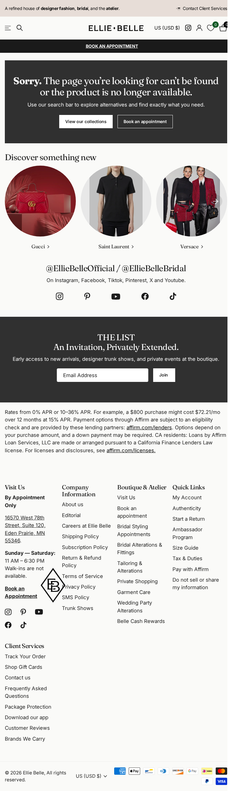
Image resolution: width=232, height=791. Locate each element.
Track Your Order (25, 656)
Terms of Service (82, 576)
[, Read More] (188, 28)
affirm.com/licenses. (131, 450)
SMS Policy (75, 597)
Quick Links (188, 487)
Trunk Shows (77, 608)
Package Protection (28, 707)
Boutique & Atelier (141, 487)
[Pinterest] (87, 296)
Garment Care (133, 592)
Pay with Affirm (190, 569)
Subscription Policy (85, 547)
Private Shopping (137, 581)
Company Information (78, 490)
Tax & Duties (187, 558)
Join (164, 374)
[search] (20, 28)
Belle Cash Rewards (141, 621)
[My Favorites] (210, 27)
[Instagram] (59, 296)
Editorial (71, 515)
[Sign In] (199, 28)
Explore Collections (8, 28)
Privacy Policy (78, 587)
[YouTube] (115, 297)
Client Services (24, 646)
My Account (186, 497)
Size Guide (185, 548)
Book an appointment (145, 121)
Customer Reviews (27, 728)
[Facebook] (145, 296)
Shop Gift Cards (23, 667)
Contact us (18, 678)
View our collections (85, 121)
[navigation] (215, 201)
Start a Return (188, 519)
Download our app (26, 717)
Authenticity (186, 508)
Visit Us (126, 497)
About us (72, 504)
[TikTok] (173, 296)
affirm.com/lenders (149, 427)
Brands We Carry (25, 739)
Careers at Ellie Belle (86, 526)
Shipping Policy (80, 536)
